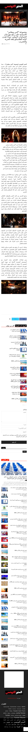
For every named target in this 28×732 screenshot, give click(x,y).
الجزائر (5, 717)
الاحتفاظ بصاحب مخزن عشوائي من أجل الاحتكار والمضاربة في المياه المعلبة (18, 331)
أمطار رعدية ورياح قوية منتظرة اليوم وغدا (19, 569)
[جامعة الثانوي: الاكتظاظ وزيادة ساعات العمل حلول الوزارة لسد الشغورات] (23, 375)
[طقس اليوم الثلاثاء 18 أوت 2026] (4, 665)
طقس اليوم (14, 724)
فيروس (9, 724)
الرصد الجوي (19, 719)
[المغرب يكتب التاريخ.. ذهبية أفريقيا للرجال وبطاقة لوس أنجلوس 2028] (23, 381)
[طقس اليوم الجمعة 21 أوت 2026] (4, 590)
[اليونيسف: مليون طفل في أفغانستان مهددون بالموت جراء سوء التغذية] (23, 369)
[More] (10, 319)
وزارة (15, 726)
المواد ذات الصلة (21, 326)
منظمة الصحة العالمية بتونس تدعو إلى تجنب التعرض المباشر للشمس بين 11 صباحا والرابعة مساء (18, 337)
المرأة (5, 719)
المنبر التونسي (19, 722)
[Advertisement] (14, 679)
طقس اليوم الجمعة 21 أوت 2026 (20, 588)
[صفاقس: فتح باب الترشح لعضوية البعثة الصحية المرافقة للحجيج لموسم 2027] (4, 646)
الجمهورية (23, 719)
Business (19, 706)
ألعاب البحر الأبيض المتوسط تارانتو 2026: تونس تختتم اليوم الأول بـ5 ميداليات (19, 387)
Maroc (9, 713)
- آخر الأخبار (21, 10)
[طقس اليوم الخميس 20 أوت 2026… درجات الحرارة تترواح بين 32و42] (4, 615)
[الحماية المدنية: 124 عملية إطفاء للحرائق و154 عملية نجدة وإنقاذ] (23, 394)
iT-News (10, 711)
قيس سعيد (23, 726)
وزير (12, 726)
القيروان (8, 719)
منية (25, 480)
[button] (26, 2)
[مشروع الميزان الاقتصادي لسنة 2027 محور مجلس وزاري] (4, 596)
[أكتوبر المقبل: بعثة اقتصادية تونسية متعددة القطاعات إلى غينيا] (23, 343)
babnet (23, 706)
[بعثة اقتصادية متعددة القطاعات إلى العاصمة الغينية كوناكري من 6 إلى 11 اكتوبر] (4, 634)
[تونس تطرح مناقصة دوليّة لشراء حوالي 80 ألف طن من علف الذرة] (4, 583)
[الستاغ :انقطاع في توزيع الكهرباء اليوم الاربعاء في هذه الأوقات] (23, 350)
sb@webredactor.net (12, 698)
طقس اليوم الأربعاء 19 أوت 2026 (20, 619)
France (9, 708)
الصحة (15, 719)
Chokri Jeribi (19, 708)
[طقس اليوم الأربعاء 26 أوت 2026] (23, 362)
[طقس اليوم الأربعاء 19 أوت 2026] (4, 621)
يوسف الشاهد (6, 726)
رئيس (4, 722)
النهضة (12, 722)
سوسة (21, 724)
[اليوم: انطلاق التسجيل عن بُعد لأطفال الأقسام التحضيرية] (4, 652)
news (23, 715)
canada (23, 708)
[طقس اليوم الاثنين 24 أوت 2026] (23, 400)
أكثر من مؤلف (10, 326)
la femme (13, 713)
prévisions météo (18, 715)
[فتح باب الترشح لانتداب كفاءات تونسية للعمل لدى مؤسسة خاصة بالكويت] (4, 639)
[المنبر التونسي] (14, 6)
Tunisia (12, 715)
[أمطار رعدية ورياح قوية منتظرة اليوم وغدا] (4, 571)
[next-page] (23, 405)
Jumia (6, 711)
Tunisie (7, 715)
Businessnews (13, 706)
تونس (8, 722)
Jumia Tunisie (20, 713)
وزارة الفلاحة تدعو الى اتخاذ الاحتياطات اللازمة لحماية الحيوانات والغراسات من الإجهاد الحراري (18, 356)
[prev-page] (25, 405)
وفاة (9, 726)
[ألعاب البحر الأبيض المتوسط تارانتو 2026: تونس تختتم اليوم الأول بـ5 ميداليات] (23, 387)
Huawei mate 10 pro (19, 711)
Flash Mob (14, 708)
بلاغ (2, 43)
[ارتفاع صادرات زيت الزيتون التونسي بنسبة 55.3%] (4, 564)
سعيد (24, 724)
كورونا (18, 726)
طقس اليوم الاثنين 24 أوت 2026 (19, 398)
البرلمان (8, 717)
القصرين (11, 719)
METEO (5, 713)
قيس (6, 724)
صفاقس (18, 724)
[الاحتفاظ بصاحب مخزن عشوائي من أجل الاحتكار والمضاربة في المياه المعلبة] (23, 331)
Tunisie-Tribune (19, 717)
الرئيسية (25, 10)
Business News (6, 706)
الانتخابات (11, 717)
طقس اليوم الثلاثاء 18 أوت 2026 (21, 663)
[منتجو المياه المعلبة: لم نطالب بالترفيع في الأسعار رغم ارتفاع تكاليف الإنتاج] (4, 608)
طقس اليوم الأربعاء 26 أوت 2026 (19, 361)
